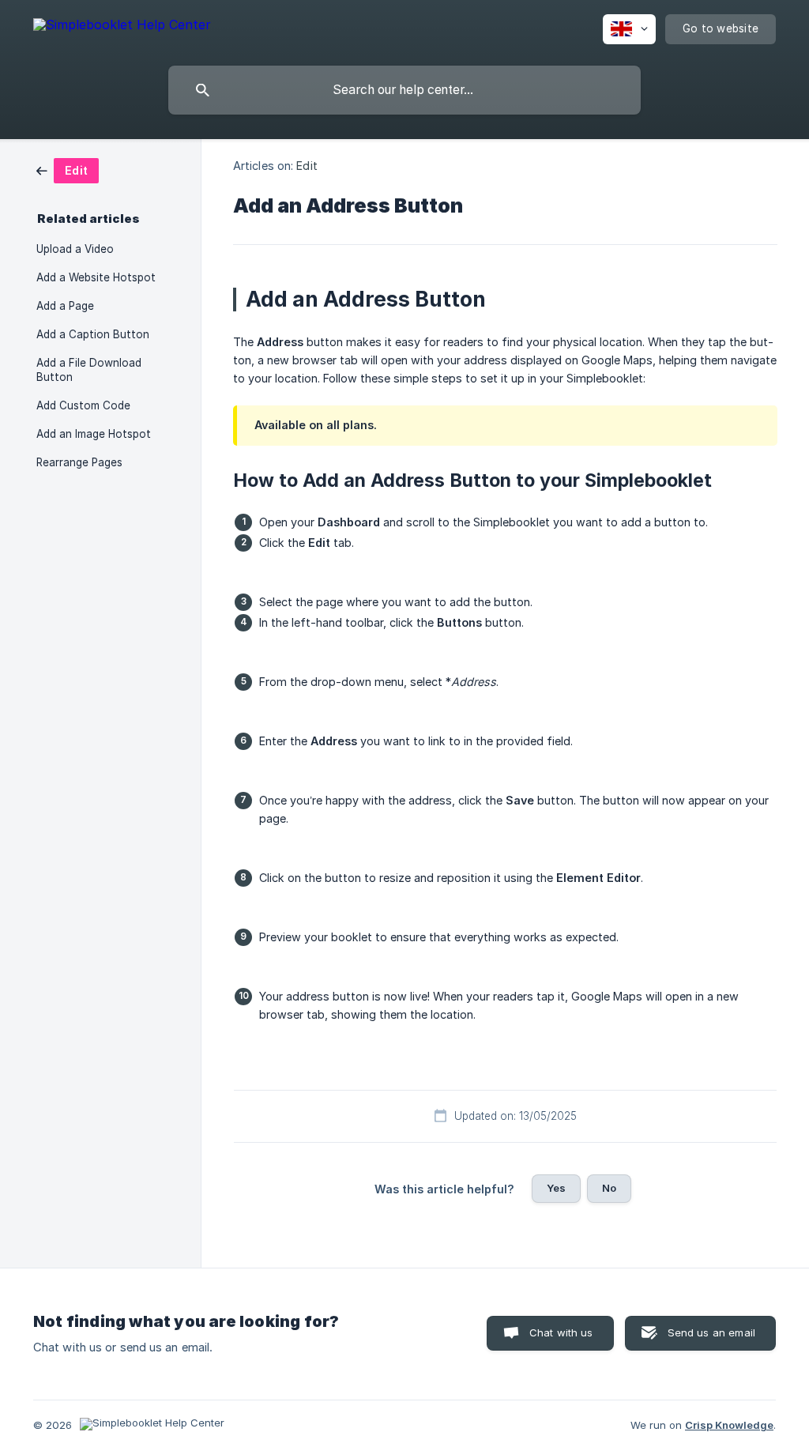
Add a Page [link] (65, 306)
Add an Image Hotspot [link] (93, 434)
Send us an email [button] (711, 1332)
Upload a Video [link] (75, 249)
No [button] (609, 1188)
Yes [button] (556, 1188)
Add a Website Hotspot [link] (96, 277)
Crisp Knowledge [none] (729, 1425)
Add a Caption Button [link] (92, 334)
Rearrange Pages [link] (79, 462)
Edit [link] (306, 165)
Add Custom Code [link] (83, 405)
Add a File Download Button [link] (88, 369)
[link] (67, 169)
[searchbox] (404, 90)
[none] (122, 27)
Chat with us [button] (561, 1332)
